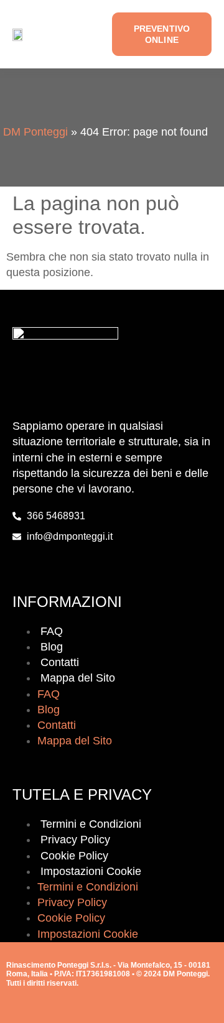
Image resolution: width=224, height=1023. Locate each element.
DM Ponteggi (35, 132)
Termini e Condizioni (90, 824)
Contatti (59, 662)
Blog (51, 647)
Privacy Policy (75, 839)
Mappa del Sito (77, 678)
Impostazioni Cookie (90, 871)
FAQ (51, 631)
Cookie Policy (74, 855)
